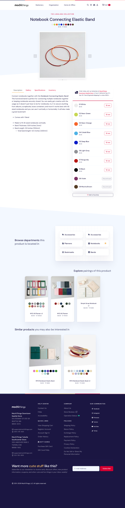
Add (109, 105)
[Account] (97, 5)
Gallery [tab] (28, 90)
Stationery (39, 5)
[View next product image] (90, 56)
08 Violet (82, 178)
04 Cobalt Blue (84, 132)
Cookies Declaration (71, 448)
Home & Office (69, 5)
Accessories (70, 235)
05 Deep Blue (84, 141)
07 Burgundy (84, 160)
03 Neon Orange (85, 123)
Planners (68, 243)
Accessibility (42, 416)
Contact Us (42, 408)
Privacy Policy (69, 444)
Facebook (97, 409)
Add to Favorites (93, 195)
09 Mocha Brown (85, 187)
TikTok (96, 431)
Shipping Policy (69, 425)
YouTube (96, 426)
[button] (62, 54)
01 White (82, 104)
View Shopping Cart (45, 425)
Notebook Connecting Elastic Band (62, 19)
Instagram (97, 413)
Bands (93, 252)
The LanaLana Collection (62, 14)
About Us (67, 408)
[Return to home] (21, 5)
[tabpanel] (41, 113)
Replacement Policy (71, 437)
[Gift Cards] (94, 5)
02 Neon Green (85, 113)
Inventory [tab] (52, 90)
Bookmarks (69, 252)
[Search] (87, 5)
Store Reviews (69, 412)
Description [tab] (18, 90)
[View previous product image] (35, 56)
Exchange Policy (70, 433)
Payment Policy (69, 440)
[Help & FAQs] (91, 5)
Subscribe (108, 468)
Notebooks (95, 243)
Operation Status (70, 416)
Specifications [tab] (40, 90)
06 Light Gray (84, 151)
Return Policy (69, 429)
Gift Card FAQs (43, 450)
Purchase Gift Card (45, 446)
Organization (54, 5)
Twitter (96, 422)
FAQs (40, 412)
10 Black (82, 169)
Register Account (44, 429)
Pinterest (97, 417)
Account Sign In (44, 433)
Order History (43, 437)
